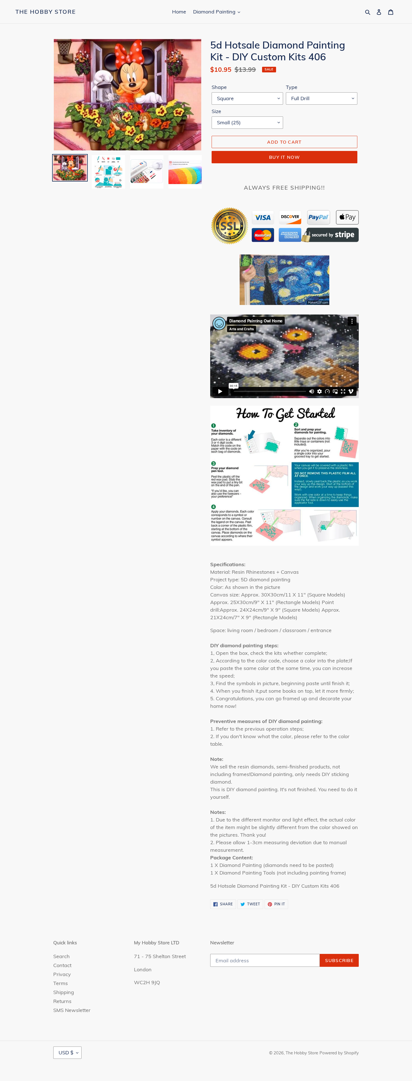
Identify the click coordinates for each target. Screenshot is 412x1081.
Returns (62, 1001)
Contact (62, 965)
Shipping (63, 992)
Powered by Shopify (339, 1052)
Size (216, 111)
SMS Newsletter (72, 1010)
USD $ (66, 1052)
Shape (219, 87)
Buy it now (284, 157)
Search (61, 956)
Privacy (62, 974)
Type (291, 87)
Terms (60, 983)
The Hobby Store (45, 11)
